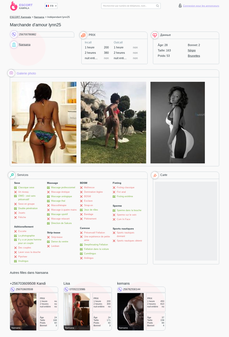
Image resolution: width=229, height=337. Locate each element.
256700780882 (27, 34)
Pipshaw (22, 256)
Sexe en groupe (26, 204)
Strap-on (88, 205)
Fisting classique (125, 187)
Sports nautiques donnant (125, 234)
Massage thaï (58, 200)
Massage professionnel (63, 187)
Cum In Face (123, 219)
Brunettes (194, 55)
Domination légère (93, 192)
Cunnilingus (90, 253)
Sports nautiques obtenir (129, 240)
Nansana (39, 17)
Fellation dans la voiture (96, 249)
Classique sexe (26, 187)
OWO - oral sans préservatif (27, 197)
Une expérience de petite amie (97, 238)
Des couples (24, 247)
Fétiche (22, 217)
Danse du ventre (59, 241)
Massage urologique (61, 196)
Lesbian (55, 246)
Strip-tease (56, 237)
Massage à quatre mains (64, 209)
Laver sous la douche (29, 252)
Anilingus (89, 258)
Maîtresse (89, 187)
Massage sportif (59, 214)
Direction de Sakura (61, 223)
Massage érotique (60, 192)
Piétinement (90, 218)
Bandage (88, 214)
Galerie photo (26, 73)
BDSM (87, 196)
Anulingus (23, 261)
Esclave (88, 200)
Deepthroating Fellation (96, 244)
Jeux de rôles (91, 209)
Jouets (21, 212)
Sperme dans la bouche (129, 210)
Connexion (201, 5)
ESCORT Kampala (20, 17)
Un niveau (23, 192)
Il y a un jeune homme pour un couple (29, 241)
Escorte (22, 231)
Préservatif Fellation (94, 232)
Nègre (192, 50)
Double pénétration (28, 208)
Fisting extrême (125, 196)
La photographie (26, 235)
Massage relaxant (60, 218)
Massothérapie (58, 205)
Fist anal (121, 192)
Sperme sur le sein (126, 214)
